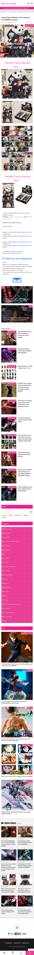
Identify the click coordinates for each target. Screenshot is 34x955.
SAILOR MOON (7, 608)
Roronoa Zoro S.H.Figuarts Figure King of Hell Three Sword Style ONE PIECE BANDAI (15, 739)
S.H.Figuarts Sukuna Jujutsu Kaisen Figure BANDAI (24, 454)
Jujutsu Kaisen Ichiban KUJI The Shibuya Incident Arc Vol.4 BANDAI (24, 334)
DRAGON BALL (7, 545)
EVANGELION (7, 549)
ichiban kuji (4, 515)
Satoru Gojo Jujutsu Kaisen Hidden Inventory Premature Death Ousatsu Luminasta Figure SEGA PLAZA (8, 867)
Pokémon (11, 515)
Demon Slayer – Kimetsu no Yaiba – (12, 541)
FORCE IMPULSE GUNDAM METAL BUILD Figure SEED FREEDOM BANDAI (15, 812)
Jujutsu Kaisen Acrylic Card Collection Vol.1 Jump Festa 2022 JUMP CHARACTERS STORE (25, 438)
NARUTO (6, 579)
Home (4, 953)
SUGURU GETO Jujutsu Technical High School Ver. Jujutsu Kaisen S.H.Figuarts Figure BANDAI (25, 387)
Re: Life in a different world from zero (12, 604)
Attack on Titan (7, 533)
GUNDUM (4, 517)
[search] (31, 512)
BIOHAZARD (7, 537)
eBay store (25, 943)
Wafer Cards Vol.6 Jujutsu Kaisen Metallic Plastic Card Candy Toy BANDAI (8, 890)
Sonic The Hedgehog (8, 612)
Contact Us (17, 943)
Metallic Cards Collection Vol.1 (21, 242)
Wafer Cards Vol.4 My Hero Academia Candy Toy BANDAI (16, 776)
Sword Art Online (8, 616)
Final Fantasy (7, 558)
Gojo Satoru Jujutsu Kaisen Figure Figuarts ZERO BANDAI (24, 350)
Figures (14, 251)
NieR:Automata (7, 587)
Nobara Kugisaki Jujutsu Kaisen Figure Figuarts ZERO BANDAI (25, 489)
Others (5, 595)
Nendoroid (6, 583)
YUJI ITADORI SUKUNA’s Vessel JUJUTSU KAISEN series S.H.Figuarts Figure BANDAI (16, 664)
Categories (8, 943)
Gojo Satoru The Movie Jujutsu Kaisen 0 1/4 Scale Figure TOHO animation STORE (25, 403)
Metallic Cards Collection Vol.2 (21, 232)
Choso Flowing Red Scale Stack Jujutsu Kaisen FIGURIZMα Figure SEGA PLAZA (14, 702)
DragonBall (26, 515)
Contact (12, 953)
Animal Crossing (18, 515)
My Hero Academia (8, 575)
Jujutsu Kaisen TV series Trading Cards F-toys (25, 367)
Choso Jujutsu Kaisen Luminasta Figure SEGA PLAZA (25, 419)
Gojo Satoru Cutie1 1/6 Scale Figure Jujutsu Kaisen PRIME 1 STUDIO (24, 890)
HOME (4, 11)
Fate (5, 554)
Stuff (13, 253)
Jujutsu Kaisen (12, 11)
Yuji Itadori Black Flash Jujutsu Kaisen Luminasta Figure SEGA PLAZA (25, 911)
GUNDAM (6, 562)
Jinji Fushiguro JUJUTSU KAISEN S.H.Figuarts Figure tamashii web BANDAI (25, 865)
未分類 (5, 620)
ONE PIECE (6, 591)
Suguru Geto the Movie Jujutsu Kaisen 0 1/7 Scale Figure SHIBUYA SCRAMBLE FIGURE (25, 472)
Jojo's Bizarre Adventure (9, 566)
